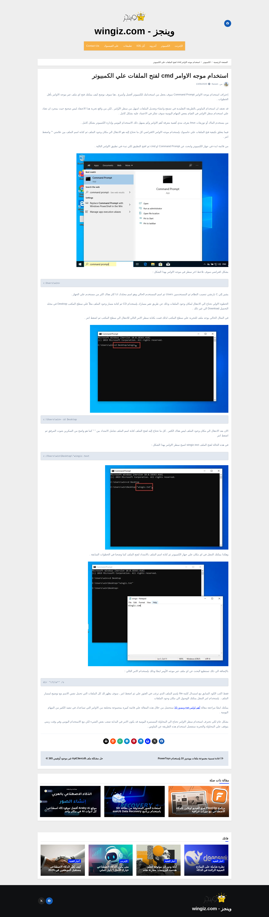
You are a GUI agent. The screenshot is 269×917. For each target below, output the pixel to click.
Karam (215, 84)
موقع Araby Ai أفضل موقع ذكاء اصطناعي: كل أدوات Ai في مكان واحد (71, 809)
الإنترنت (179, 46)
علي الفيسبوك (111, 46)
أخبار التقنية (218, 861)
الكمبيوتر (165, 46)
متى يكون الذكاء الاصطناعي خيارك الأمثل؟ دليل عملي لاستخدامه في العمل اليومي (113, 870)
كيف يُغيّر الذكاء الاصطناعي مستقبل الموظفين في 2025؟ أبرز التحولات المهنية (64, 870)
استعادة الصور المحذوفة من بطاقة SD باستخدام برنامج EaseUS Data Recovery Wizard (136, 811)
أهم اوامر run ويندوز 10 (187, 707)
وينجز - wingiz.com (134, 31)
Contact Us (92, 46)
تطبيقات (127, 46)
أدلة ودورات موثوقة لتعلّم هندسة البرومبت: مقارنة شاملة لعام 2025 (159, 870)
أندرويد (152, 46)
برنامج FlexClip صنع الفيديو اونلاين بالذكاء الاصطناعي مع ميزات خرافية (200, 809)
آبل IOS (141, 46)
